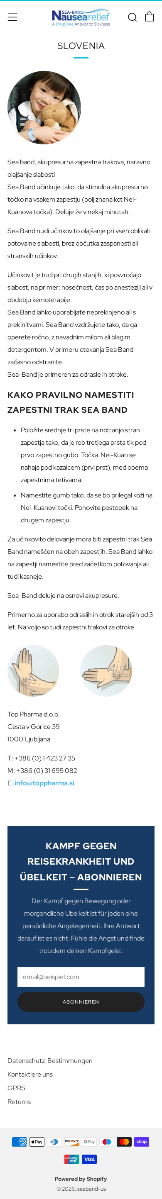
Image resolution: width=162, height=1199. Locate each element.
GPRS (16, 1088)
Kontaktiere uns (30, 1074)
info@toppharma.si (44, 783)
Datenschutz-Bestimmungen (50, 1060)
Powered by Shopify (81, 1178)
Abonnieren (81, 1002)
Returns (19, 1101)
